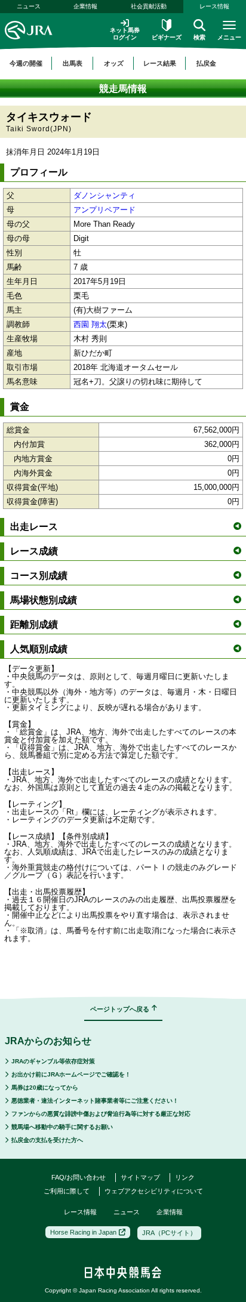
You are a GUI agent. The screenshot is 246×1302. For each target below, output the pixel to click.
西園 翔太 (90, 324)
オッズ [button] (114, 63)
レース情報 (80, 1211)
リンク (185, 1177)
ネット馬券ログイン (125, 34)
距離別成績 (34, 624)
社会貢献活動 (149, 6)
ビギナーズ (167, 37)
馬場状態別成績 (43, 600)
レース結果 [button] (159, 63)
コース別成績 (38, 575)
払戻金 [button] (206, 63)
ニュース (29, 6)
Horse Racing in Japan (83, 1232)
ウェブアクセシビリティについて (153, 1191)
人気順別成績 (38, 649)
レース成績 (34, 551)
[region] (123, 63)
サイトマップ (140, 1177)
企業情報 (85, 6)
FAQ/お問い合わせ (78, 1177)
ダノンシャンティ (104, 195)
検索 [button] (199, 37)
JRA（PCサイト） (169, 1232)
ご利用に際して (67, 1191)
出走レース (34, 527)
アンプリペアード (104, 209)
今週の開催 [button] (26, 63)
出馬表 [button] (72, 63)
